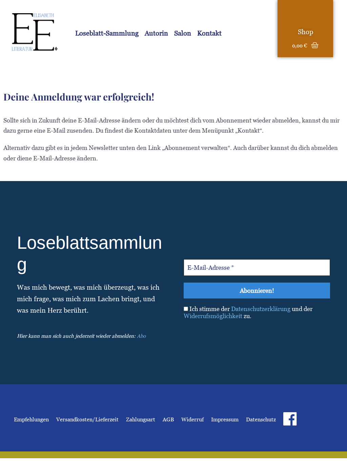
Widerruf (192, 419)
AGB (168, 419)
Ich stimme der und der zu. (248, 312)
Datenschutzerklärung (260, 308)
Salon (182, 33)
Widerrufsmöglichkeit (213, 315)
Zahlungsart (140, 419)
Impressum (225, 419)
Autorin (156, 33)
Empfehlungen (31, 419)
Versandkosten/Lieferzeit (87, 419)
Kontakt (209, 33)
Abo (141, 336)
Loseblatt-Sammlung (107, 33)
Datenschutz (261, 419)
